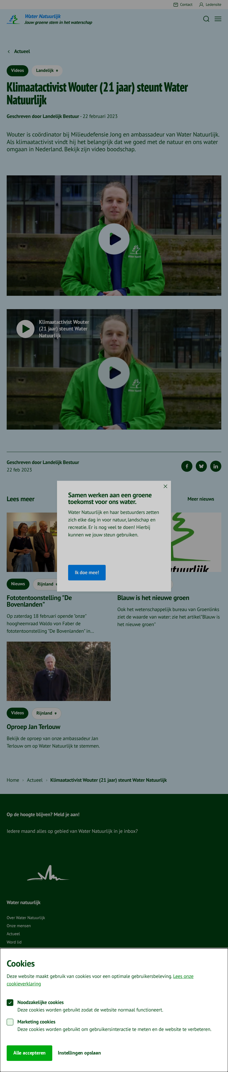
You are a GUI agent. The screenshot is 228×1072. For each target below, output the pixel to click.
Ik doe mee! (87, 572)
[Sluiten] (165, 486)
